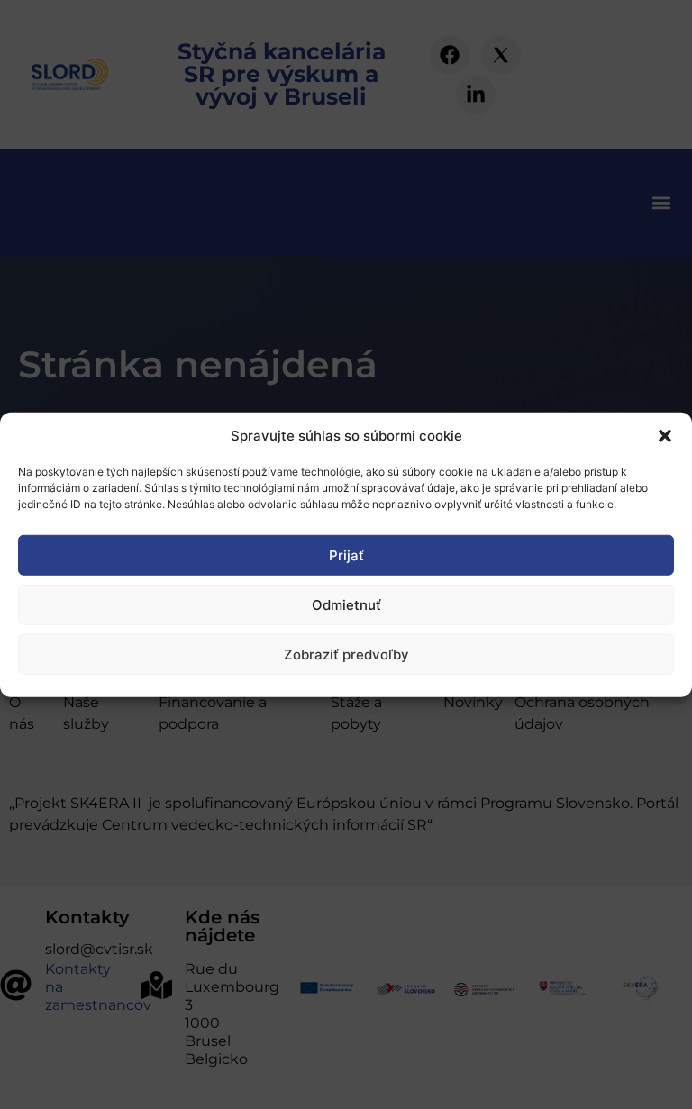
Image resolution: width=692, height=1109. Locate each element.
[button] (665, 436)
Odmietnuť (346, 604)
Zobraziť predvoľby (346, 653)
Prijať (346, 554)
